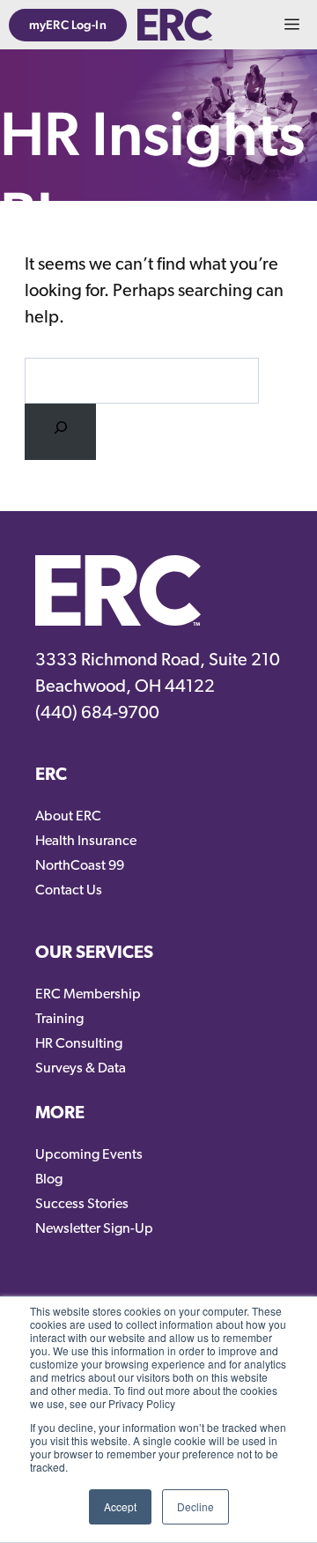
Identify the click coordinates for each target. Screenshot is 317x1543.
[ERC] (174, 24)
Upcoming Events (89, 1155)
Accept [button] (120, 1506)
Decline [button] (195, 1506)
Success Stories (82, 1205)
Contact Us (68, 891)
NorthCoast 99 (79, 866)
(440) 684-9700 (97, 714)
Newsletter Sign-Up (94, 1229)
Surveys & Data (80, 1069)
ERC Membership (88, 995)
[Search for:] (60, 432)
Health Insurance (85, 842)
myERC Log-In (68, 25)
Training (59, 1020)
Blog (49, 1180)
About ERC (68, 817)
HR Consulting (78, 1044)
